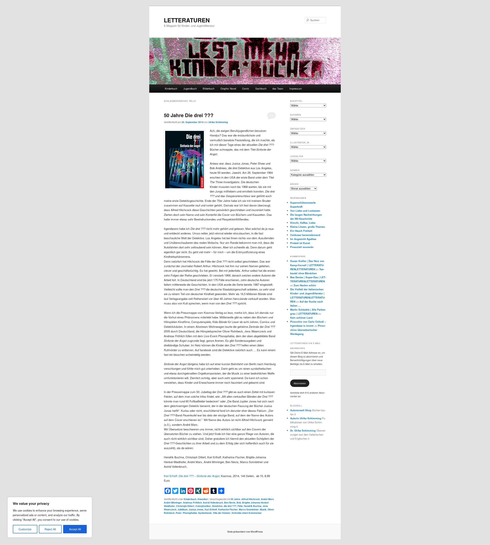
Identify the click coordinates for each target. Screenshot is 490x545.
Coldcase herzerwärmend (305, 235)
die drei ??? (230, 506)
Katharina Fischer (228, 509)
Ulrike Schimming (218, 122)
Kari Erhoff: (187, 476)
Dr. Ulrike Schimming (303, 430)
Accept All (75, 529)
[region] (50, 517)
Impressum (295, 88)
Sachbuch (260, 88)
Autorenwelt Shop (300, 410)
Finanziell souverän (302, 247)
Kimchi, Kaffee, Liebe (302, 222)
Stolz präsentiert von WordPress (245, 531)
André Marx (267, 499)
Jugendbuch (190, 88)
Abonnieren (300, 383)
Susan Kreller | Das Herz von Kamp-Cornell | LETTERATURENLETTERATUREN (307, 265)
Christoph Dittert (185, 506)
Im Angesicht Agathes (303, 239)
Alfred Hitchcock (250, 499)
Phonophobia (190, 513)
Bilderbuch (208, 88)
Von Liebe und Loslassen (305, 210)
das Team (277, 88)
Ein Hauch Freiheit (301, 231)
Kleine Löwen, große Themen (307, 226)
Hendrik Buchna (252, 506)
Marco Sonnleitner (249, 509)
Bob (239, 502)
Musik (263, 509)
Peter (179, 513)
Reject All (50, 529)
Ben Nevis (229, 502)
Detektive (217, 506)
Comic (245, 88)
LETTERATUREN (187, 20)
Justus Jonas (196, 509)
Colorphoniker (203, 506)
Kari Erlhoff (211, 509)
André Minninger (173, 502)
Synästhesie (205, 513)
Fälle (240, 506)
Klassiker (203, 499)
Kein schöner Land (301, 317)
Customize (25, 529)
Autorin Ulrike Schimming (305, 418)
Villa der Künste (221, 513)
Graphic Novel (228, 88)
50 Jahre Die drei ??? (188, 115)
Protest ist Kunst (300, 243)
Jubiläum (183, 509)
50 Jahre (235, 499)
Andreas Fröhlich (192, 502)
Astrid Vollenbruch (213, 502)
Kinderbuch (171, 88)
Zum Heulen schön (305, 285)
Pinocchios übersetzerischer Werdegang (308, 329)
